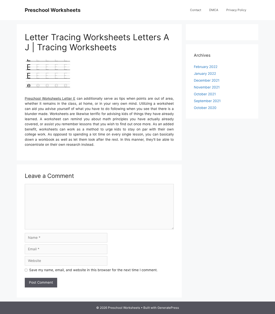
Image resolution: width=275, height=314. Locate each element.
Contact (195, 10)
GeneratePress (168, 308)
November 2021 (207, 87)
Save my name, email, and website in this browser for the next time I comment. (93, 270)
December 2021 (206, 80)
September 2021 (207, 101)
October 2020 (205, 108)
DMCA (213, 10)
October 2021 (205, 94)
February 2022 (205, 67)
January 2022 (205, 74)
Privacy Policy (236, 10)
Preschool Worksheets (53, 10)
